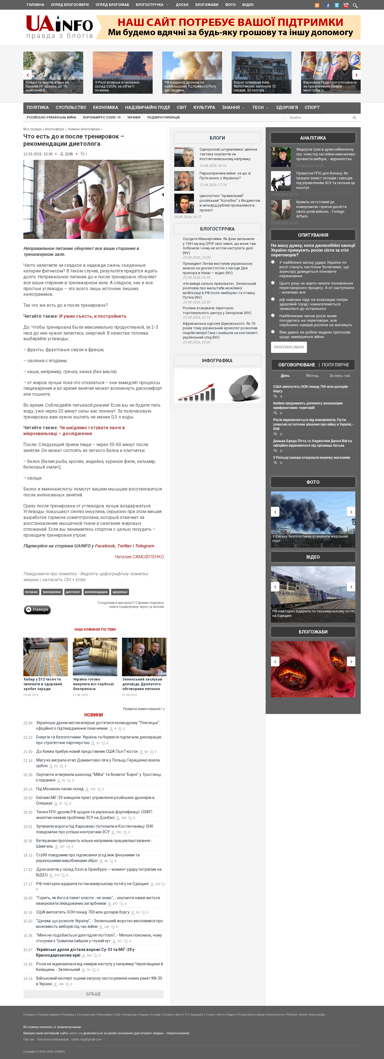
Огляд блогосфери (70, 5)
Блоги (217, 138)
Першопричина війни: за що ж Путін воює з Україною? (225, 175)
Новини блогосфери (84, 129)
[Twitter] (336, 6)
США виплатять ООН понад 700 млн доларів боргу (83, 912)
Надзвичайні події (147, 107)
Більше (93, 994)
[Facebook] (326, 6)
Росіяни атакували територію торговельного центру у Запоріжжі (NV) (217, 310)
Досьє (182, 5)
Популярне (335, 365)
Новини (93, 715)
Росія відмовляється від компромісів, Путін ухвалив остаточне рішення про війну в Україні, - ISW (313, 424)
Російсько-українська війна (51, 117)
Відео (248, 5)
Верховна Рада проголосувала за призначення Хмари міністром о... (329, 86)
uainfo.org (75, 1033)
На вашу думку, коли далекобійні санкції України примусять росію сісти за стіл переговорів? (313, 250)
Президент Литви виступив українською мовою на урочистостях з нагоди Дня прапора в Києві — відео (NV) (218, 268)
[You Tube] (345, 6)
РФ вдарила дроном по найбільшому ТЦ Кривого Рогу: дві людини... (190, 86)
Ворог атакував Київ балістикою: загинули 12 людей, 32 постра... (255, 86)
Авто (178, 1014)
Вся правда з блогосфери (43, 129)
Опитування (313, 235)
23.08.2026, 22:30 (196, 302)
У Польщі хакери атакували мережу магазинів (311, 458)
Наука (143, 1014)
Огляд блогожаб (112, 5)
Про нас (29, 1039)
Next (357, 75)
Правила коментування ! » (144, 709)
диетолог (73, 592)
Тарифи (133, 117)
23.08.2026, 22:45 (196, 277)
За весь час (340, 375)
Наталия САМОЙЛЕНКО (139, 556)
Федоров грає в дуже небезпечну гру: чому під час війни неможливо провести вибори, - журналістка (325, 154)
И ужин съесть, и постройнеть (93, 316)
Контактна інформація (53, 1039)
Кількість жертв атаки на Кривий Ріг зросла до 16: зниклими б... (47, 86)
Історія (155, 1014)
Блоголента (275, 1014)
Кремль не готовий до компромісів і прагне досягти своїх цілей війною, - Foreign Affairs (321, 209)
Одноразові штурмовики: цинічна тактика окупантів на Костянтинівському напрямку (228, 154)
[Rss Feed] (316, 6)
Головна (35, 5)
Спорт (312, 107)
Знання (229, 109)
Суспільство (71, 107)
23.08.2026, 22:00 (196, 342)
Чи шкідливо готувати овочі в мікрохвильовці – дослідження (74, 430)
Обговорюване (296, 365)
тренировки (51, 592)
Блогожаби (206, 5)
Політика (38, 107)
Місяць (312, 375)
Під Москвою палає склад (60, 789)
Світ (182, 107)
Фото (230, 5)
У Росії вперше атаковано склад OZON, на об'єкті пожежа (117, 86)
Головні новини (48, 1014)
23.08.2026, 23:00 (196, 257)
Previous (26, 75)
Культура (204, 107)
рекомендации (96, 592)
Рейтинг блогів (296, 1014)
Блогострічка (147, 5)
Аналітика (313, 138)
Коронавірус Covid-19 (101, 117)
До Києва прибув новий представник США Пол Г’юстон (87, 751)
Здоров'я (287, 107)
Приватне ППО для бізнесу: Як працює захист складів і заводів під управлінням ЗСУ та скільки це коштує (325, 180)
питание (31, 592)
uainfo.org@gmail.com (86, 1039)
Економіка (105, 107)
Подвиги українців (163, 117)
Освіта (168, 1014)
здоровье (119, 592)
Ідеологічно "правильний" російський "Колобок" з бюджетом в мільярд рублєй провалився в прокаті (230, 203)
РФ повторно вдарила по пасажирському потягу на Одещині (92, 883)
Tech (256, 109)
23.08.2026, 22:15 (196, 317)
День (285, 375)
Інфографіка (217, 360)
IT (186, 1014)
